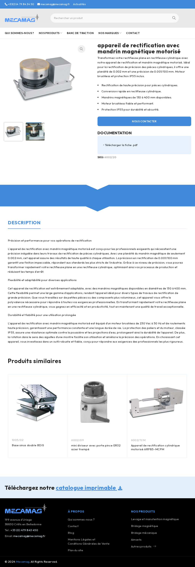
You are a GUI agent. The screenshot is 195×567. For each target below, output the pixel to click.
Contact (73, 526)
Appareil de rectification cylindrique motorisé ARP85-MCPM (155, 447)
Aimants (136, 539)
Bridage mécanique (144, 533)
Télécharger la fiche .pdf (121, 145)
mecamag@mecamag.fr (55, 4)
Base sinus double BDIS (28, 445)
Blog (71, 533)
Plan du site (75, 550)
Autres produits (141, 546)
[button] (81, 49)
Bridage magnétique (144, 526)
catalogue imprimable (86, 487)
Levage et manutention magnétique (155, 519)
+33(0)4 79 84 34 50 (20, 4)
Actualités (79, 4)
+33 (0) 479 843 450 (24, 530)
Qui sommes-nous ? (81, 519)
